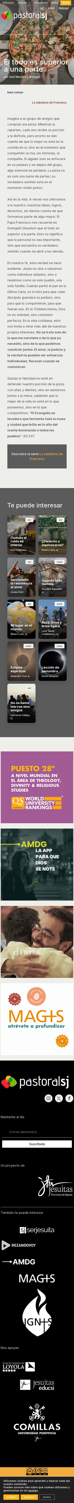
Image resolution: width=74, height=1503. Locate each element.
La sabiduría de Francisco (49, 102)
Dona (65, 2)
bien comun (15, 92)
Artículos (8, 2)
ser (42, 8)
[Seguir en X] (59, 1098)
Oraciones (40, 2)
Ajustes (47, 1497)
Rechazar (29, 1497)
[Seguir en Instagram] (48, 1098)
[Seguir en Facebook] (69, 1098)
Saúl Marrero (18, 77)
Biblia (54, 2)
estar (51, 8)
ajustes (33, 1490)
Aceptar (11, 1497)
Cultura (22, 2)
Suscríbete (37, 1144)
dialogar (64, 8)
